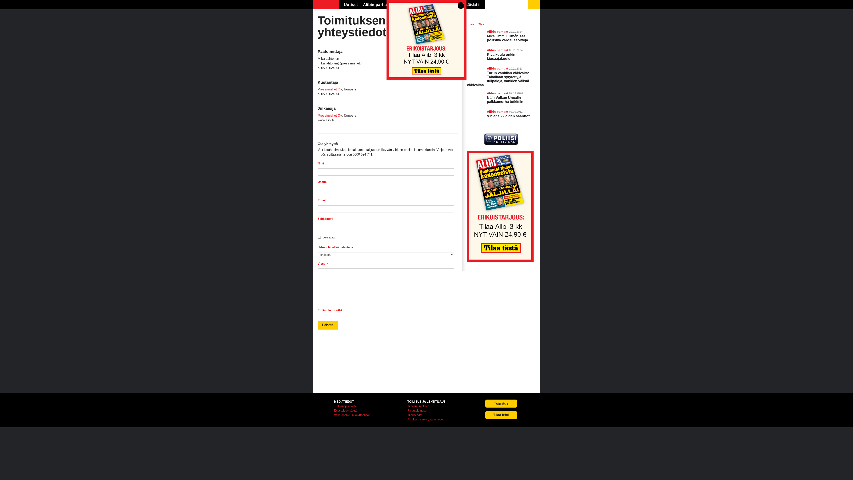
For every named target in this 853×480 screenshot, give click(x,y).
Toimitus (501, 403)
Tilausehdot (414, 415)
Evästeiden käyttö (345, 410)
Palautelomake (416, 410)
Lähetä (327, 325)
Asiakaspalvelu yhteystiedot (425, 419)
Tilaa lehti (501, 415)
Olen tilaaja (329, 237)
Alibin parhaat (497, 93)
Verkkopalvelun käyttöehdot (352, 415)
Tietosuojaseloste (345, 406)
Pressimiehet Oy (330, 89)
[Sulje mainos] (460, 6)
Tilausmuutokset (418, 406)
